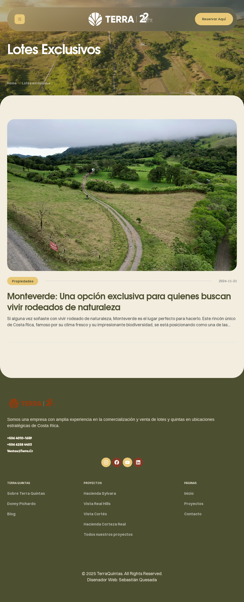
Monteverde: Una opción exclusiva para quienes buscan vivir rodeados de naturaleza (119, 301)
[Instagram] (106, 462)
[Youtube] (127, 462)
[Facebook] (117, 462)
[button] (19, 438)
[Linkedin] (138, 462)
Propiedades (22, 281)
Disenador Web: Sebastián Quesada (122, 579)
